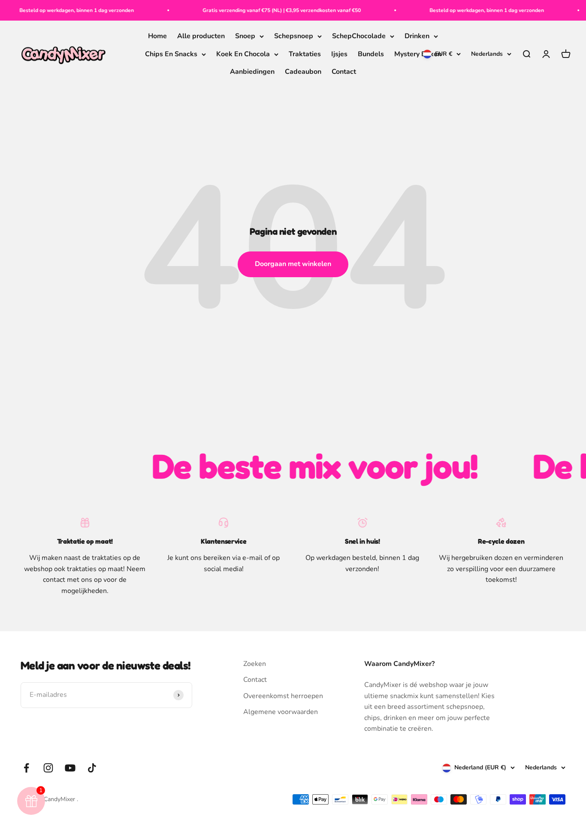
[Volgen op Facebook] (26, 768)
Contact (344, 72)
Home (157, 36)
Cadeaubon (303, 72)
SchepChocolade (359, 36)
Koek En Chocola (243, 54)
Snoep (245, 36)
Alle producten (201, 36)
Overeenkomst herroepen (283, 696)
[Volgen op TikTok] (92, 768)
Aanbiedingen (252, 72)
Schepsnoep (293, 36)
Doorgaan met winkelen (293, 264)
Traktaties (305, 54)
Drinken (417, 36)
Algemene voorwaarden (280, 712)
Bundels (371, 54)
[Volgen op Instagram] (48, 768)
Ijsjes (339, 54)
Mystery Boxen (417, 54)
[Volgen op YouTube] (70, 768)
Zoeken (254, 664)
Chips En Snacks (171, 54)
